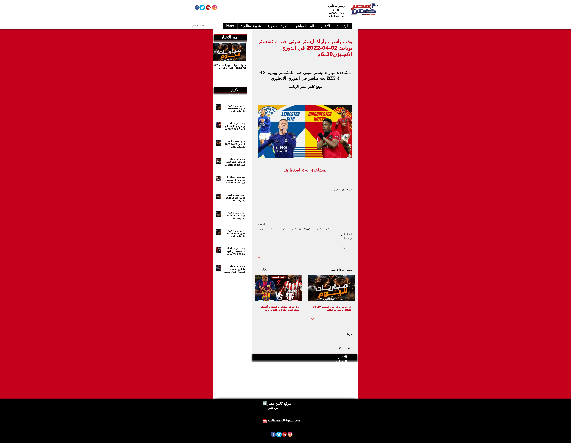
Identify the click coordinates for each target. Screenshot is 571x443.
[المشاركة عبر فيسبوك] (351, 248)
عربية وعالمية (346, 238)
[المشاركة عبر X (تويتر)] (343, 248)
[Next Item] (218, 52)
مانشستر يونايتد (318, 228)
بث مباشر (330, 228)
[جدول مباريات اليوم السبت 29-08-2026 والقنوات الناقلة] (331, 288)
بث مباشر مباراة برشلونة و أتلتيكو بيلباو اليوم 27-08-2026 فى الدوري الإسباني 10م (280, 308)
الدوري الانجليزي (305, 228)
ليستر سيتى (292, 228)
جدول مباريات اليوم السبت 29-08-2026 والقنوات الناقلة (332, 308)
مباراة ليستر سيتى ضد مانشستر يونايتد (272, 228)
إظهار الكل (262, 269)
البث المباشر (346, 234)
